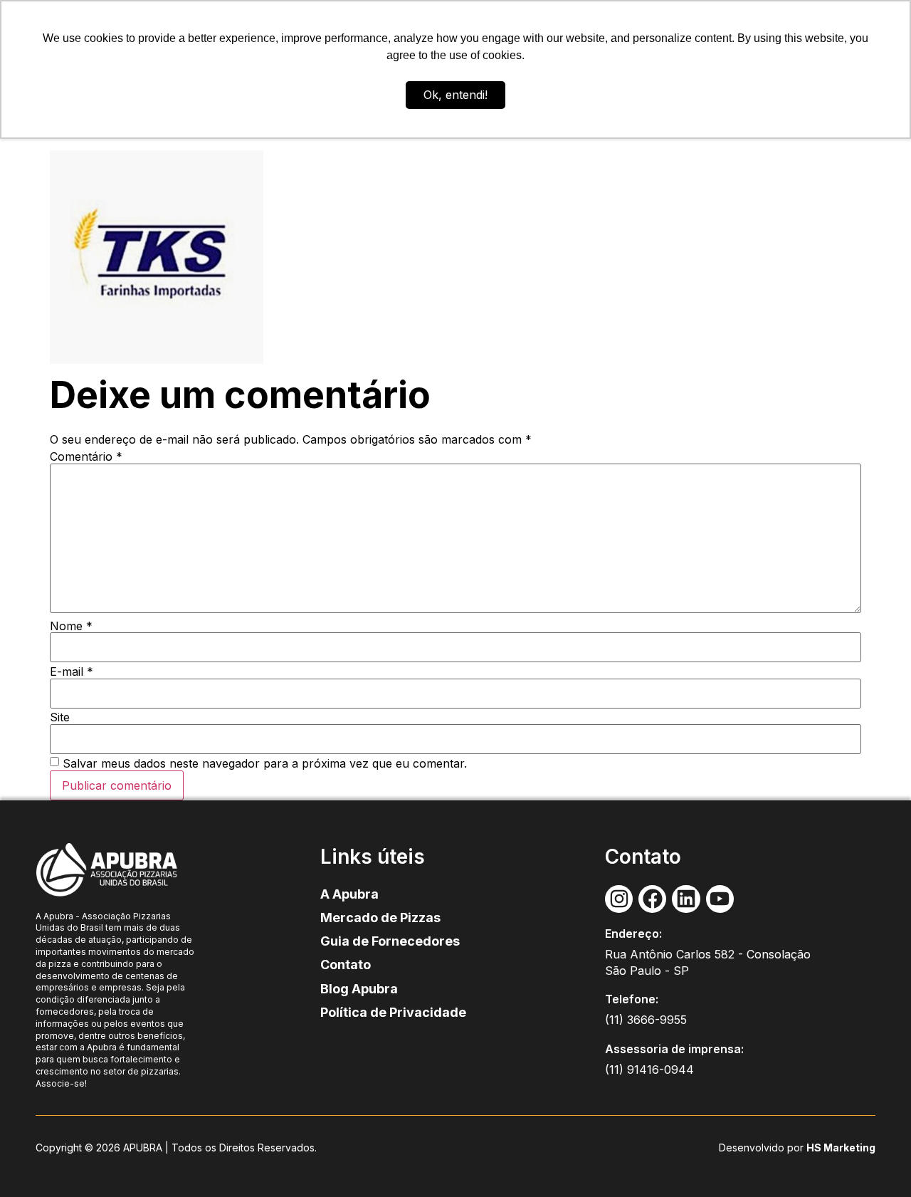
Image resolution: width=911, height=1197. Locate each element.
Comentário (86, 456)
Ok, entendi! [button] (455, 95)
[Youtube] (720, 899)
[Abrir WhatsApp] (875, 1161)
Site (60, 717)
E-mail (71, 671)
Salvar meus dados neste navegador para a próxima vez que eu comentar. (265, 763)
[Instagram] (619, 899)
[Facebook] (652, 899)
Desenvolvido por (762, 1147)
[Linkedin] (686, 899)
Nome (71, 626)
